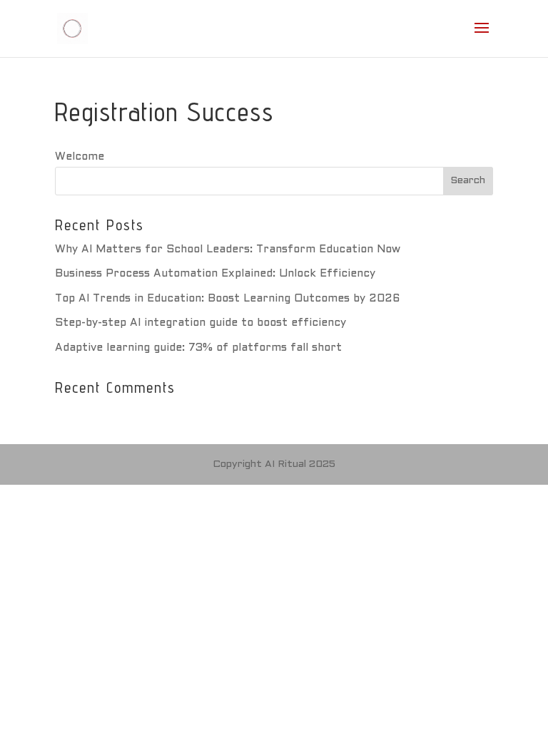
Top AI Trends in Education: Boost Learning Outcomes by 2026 (227, 299)
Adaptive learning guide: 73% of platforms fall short (198, 348)
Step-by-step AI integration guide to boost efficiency (200, 323)
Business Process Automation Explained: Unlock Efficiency (215, 274)
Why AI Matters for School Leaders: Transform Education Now (227, 250)
